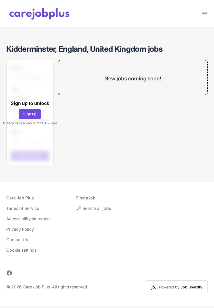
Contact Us (17, 239)
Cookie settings (21, 250)
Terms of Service (22, 208)
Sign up (30, 114)
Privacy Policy (20, 229)
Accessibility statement (28, 218)
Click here (49, 123)
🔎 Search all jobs (93, 208)
